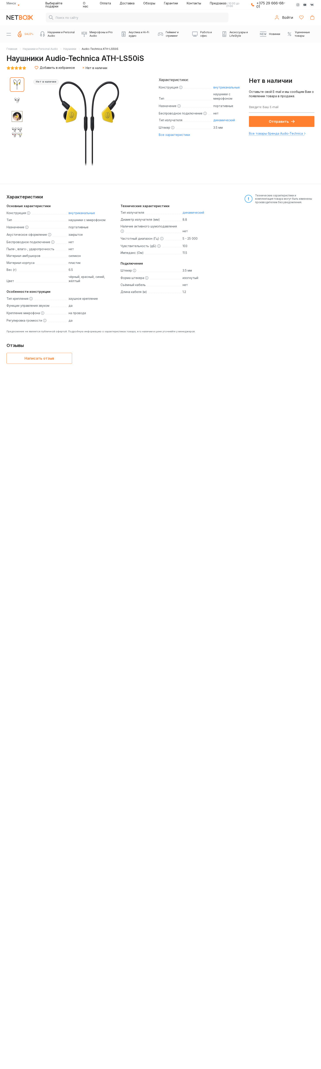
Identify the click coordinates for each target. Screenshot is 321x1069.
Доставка (127, 3)
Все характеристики (174, 135)
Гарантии (171, 3)
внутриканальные (226, 87)
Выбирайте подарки (53, 4)
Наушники (69, 48)
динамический (224, 120)
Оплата (105, 3)
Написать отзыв (39, 358)
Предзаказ (218, 3)
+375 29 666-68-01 (270, 4)
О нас (85, 4)
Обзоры (149, 3)
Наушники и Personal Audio (40, 48)
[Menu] (9, 34)
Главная (12, 48)
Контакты (194, 3)
